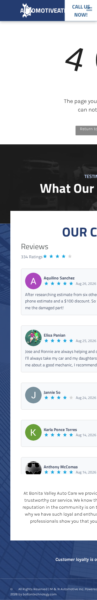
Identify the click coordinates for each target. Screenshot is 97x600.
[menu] (89, 9)
